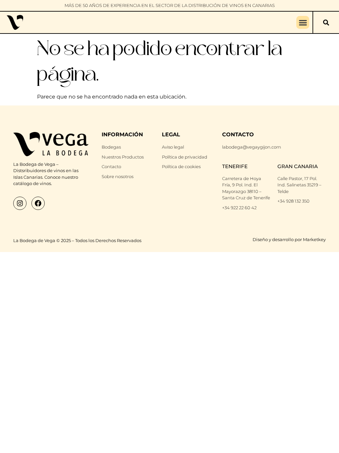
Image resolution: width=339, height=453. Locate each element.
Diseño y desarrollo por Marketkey (289, 239)
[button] (302, 22)
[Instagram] (19, 203)
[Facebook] (38, 203)
